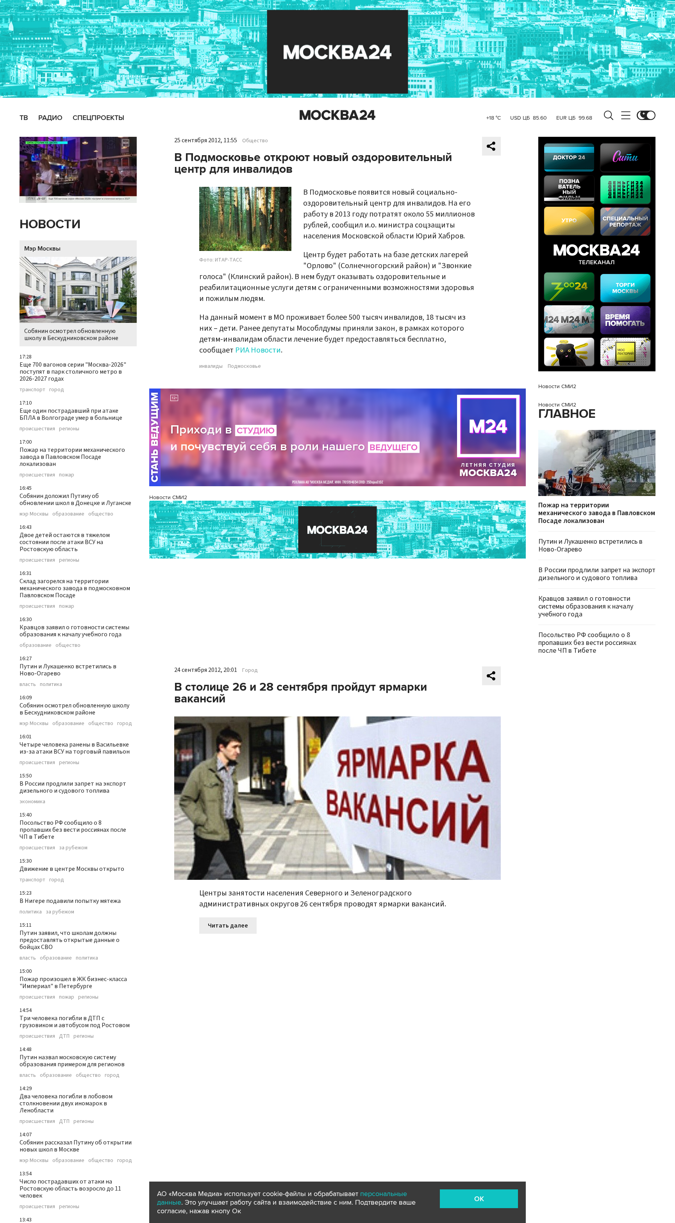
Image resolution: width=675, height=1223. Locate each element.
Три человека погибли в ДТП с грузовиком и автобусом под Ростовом (75, 1022)
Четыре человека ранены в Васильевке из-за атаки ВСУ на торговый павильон (75, 748)
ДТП (64, 1036)
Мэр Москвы (42, 248)
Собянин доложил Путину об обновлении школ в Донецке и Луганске (75, 499)
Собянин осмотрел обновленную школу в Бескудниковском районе (71, 334)
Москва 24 (337, 115)
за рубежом (73, 848)
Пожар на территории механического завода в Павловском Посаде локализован (72, 457)
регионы (69, 429)
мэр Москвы (34, 514)
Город (250, 670)
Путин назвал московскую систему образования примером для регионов (72, 1061)
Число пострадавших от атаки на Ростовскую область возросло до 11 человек (70, 1188)
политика (51, 684)
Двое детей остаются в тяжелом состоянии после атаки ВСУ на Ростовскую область (65, 542)
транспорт (32, 389)
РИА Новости (258, 350)
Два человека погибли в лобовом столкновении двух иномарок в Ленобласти (66, 1103)
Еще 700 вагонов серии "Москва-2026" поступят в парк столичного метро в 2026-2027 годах (73, 371)
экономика (32, 801)
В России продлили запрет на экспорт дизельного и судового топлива (73, 787)
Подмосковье (244, 366)
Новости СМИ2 (168, 497)
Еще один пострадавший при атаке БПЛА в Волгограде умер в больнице (71, 414)
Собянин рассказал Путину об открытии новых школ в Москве (76, 1146)
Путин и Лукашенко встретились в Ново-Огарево (68, 670)
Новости (50, 224)
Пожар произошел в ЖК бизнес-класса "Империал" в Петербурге (73, 982)
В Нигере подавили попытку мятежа (70, 901)
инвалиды (211, 366)
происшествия (37, 429)
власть (28, 684)
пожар (66, 475)
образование (68, 514)
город (56, 389)
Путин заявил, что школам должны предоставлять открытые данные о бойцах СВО (70, 940)
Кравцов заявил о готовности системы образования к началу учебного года (74, 631)
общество (100, 514)
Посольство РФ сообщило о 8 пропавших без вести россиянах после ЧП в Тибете (73, 829)
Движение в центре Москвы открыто (72, 869)
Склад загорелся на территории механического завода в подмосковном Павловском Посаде (75, 588)
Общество (255, 141)
